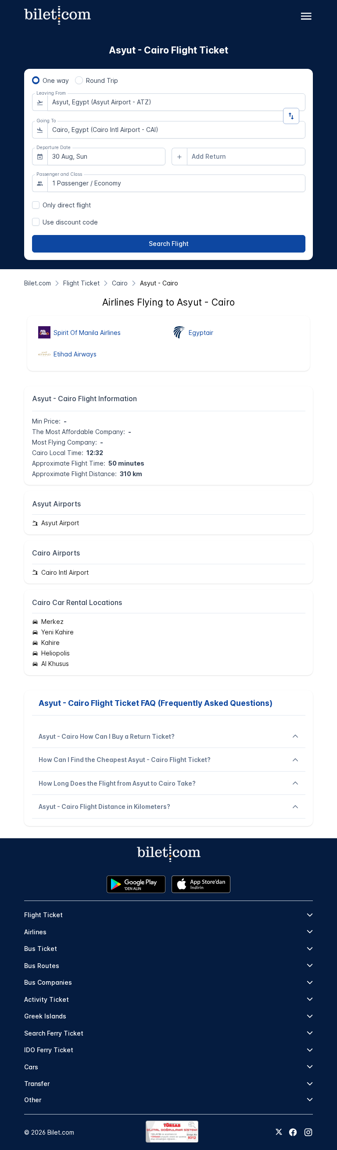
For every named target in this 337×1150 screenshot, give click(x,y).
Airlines (35, 932)
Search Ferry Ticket (53, 1033)
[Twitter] (279, 1132)
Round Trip (102, 80)
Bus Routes (41, 965)
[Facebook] (293, 1132)
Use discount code (70, 222)
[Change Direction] (291, 116)
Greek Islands (45, 1016)
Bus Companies (48, 982)
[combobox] (176, 102)
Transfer (37, 1083)
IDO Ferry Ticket (48, 1050)
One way (56, 80)
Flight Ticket (43, 915)
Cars (31, 1067)
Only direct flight (67, 205)
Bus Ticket (40, 948)
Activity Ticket (46, 999)
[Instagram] (308, 1132)
